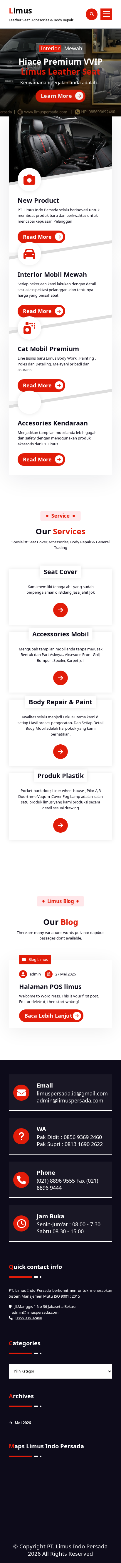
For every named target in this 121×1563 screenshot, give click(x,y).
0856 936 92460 (29, 1317)
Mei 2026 (23, 1422)
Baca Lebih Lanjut (48, 1015)
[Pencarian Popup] (92, 14)
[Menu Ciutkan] (106, 14)
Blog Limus (38, 959)
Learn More (56, 95)
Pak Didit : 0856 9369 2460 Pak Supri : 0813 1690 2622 (70, 1140)
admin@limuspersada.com (35, 1312)
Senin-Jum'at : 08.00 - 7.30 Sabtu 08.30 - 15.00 (68, 1228)
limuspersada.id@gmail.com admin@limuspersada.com (72, 1097)
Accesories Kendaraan (53, 423)
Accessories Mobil (60, 634)
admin (35, 974)
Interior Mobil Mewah (52, 274)
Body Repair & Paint (60, 702)
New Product (38, 200)
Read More (37, 236)
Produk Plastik (60, 775)
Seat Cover (61, 571)
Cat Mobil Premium (48, 348)
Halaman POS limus (50, 986)
